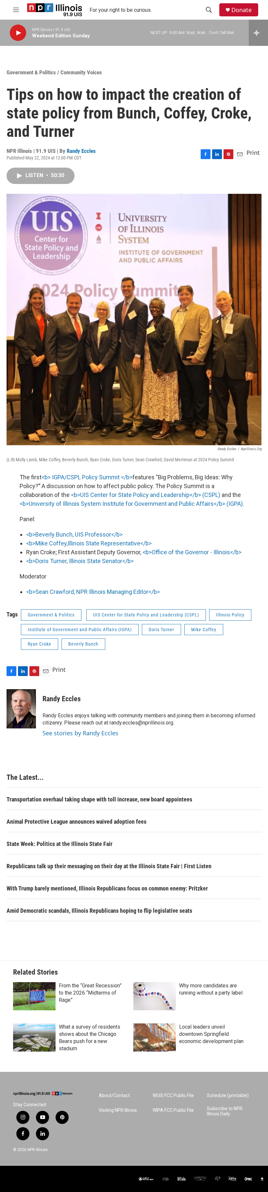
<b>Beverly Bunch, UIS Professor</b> (74, 534)
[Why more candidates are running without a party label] (154, 996)
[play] (18, 33)
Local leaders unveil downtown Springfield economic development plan (211, 1034)
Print (253, 152)
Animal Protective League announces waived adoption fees (76, 821)
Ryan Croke (39, 644)
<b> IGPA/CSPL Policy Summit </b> (87, 477)
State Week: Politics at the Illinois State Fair (59, 843)
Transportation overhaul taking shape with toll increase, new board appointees (99, 799)
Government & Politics (31, 72)
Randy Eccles (81, 151)
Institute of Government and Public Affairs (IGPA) (80, 629)
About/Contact (114, 1095)
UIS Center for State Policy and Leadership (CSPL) (146, 614)
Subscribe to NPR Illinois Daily (225, 1111)
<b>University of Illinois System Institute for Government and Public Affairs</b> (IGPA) (131, 503)
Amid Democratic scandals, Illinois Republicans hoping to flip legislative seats (99, 910)
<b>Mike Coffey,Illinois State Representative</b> (89, 543)
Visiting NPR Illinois (118, 1110)
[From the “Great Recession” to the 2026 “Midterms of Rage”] (34, 996)
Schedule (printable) (228, 1095)
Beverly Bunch (83, 644)
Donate (241, 10)
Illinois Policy (230, 614)
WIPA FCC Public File (173, 1110)
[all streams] (258, 33)
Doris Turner (161, 629)
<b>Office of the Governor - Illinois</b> (192, 552)
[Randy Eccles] (21, 708)
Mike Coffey (203, 629)
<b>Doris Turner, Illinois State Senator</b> (80, 561)
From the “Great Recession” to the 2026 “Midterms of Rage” (90, 992)
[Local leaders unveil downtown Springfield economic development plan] (154, 1037)
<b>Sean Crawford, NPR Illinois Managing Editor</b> (93, 591)
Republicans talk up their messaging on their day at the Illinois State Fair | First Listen (109, 866)
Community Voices (81, 72)
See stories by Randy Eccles (80, 733)
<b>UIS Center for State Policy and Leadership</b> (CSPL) (145, 494)
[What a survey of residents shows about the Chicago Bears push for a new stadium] (34, 1037)
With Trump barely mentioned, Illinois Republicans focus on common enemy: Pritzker (107, 888)
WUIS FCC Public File (173, 1095)
